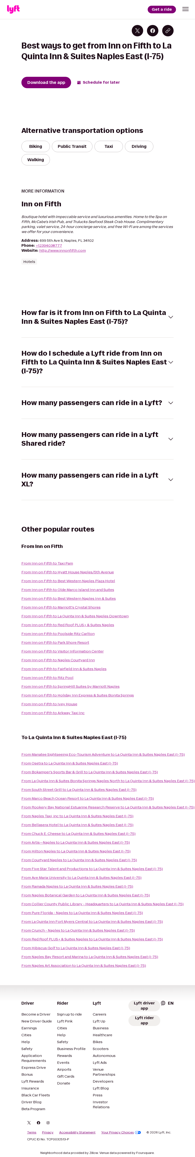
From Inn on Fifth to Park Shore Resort (55, 642)
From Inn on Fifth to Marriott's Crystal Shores (61, 607)
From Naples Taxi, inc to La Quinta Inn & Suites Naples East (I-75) (77, 815)
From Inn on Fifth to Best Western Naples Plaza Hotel (68, 580)
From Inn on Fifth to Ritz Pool (47, 677)
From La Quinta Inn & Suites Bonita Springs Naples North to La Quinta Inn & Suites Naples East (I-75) (108, 780)
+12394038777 (49, 245)
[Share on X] (137, 30)
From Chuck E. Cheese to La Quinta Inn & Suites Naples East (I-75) (78, 833)
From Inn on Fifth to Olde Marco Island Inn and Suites (67, 589)
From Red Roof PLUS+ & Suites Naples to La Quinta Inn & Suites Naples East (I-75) (92, 939)
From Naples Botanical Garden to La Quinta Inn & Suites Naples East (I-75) (85, 895)
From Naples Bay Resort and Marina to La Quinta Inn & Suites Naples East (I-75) (89, 956)
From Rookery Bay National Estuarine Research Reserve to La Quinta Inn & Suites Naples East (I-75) (108, 807)
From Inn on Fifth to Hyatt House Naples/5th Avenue (67, 572)
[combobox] (167, 1003)
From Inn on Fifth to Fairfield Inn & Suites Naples (64, 668)
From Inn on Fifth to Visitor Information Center (62, 651)
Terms (31, 1132)
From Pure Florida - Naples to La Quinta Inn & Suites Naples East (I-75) (82, 912)
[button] (185, 9)
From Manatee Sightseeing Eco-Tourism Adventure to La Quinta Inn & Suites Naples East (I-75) (103, 754)
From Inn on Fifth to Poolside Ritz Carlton (58, 633)
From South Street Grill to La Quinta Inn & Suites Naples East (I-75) (78, 789)
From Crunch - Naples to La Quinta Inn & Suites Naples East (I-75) (78, 930)
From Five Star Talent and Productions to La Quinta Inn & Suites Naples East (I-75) (92, 868)
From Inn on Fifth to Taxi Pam (47, 563)
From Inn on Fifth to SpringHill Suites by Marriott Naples (70, 686)
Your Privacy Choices (117, 1132)
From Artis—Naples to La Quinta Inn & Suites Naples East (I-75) (75, 842)
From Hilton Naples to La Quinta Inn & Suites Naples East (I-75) (76, 851)
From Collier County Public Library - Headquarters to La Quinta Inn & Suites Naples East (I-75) (102, 903)
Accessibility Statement (77, 1132)
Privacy (48, 1132)
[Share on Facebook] (152, 30)
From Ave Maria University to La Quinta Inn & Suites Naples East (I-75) (81, 877)
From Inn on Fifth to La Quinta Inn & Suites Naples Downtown (75, 616)
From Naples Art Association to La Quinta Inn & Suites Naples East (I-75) (83, 965)
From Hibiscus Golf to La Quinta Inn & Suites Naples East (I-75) (75, 947)
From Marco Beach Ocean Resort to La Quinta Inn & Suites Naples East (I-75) (87, 798)
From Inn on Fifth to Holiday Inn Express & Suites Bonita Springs (77, 695)
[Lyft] (13, 9)
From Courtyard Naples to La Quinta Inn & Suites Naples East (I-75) (79, 859)
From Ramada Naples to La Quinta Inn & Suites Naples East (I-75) (77, 886)
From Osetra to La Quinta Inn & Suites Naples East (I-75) (69, 763)
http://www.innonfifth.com (62, 250)
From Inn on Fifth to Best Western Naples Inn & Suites (68, 598)
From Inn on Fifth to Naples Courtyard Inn (58, 660)
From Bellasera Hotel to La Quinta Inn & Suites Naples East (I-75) (77, 824)
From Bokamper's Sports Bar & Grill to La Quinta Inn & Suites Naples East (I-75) (89, 772)
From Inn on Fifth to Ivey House (49, 704)
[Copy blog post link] (168, 30)
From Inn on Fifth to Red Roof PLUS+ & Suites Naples (67, 624)
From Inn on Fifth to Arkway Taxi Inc (53, 712)
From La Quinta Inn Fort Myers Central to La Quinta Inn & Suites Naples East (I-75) (92, 921)
